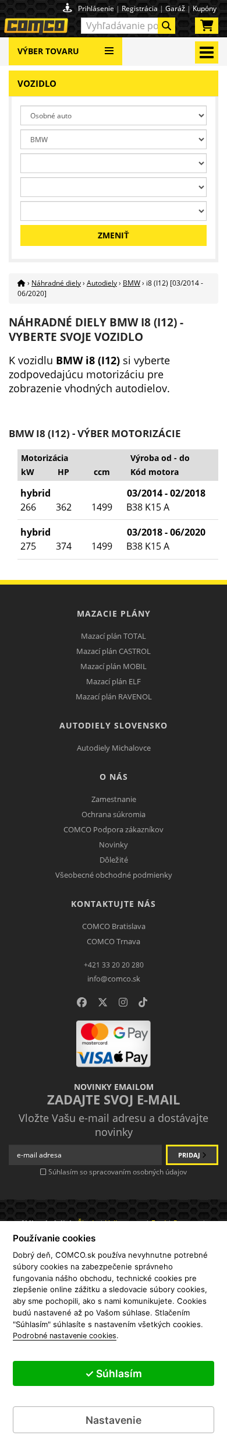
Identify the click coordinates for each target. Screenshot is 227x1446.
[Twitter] (102, 1002)
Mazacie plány (114, 613)
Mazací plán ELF (113, 681)
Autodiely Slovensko (113, 725)
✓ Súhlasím (113, 1373)
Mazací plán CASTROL (113, 651)
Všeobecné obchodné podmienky (113, 875)
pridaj (190, 1155)
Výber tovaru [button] (48, 51)
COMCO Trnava (113, 941)
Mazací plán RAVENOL (114, 696)
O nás (114, 776)
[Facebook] (81, 1002)
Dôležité (114, 859)
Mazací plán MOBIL (113, 666)
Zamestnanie (113, 799)
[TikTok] (143, 1002)
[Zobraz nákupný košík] (206, 27)
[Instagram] (123, 1002)
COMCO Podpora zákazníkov (113, 829)
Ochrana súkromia (113, 814)
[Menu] (109, 46)
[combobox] (128, 25)
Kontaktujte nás (113, 903)
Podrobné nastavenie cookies (64, 1336)
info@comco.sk (113, 978)
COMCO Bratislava (114, 926)
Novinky (113, 844)
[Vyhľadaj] (166, 25)
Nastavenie (113, 1420)
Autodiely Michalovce (114, 748)
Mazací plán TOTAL (113, 636)
